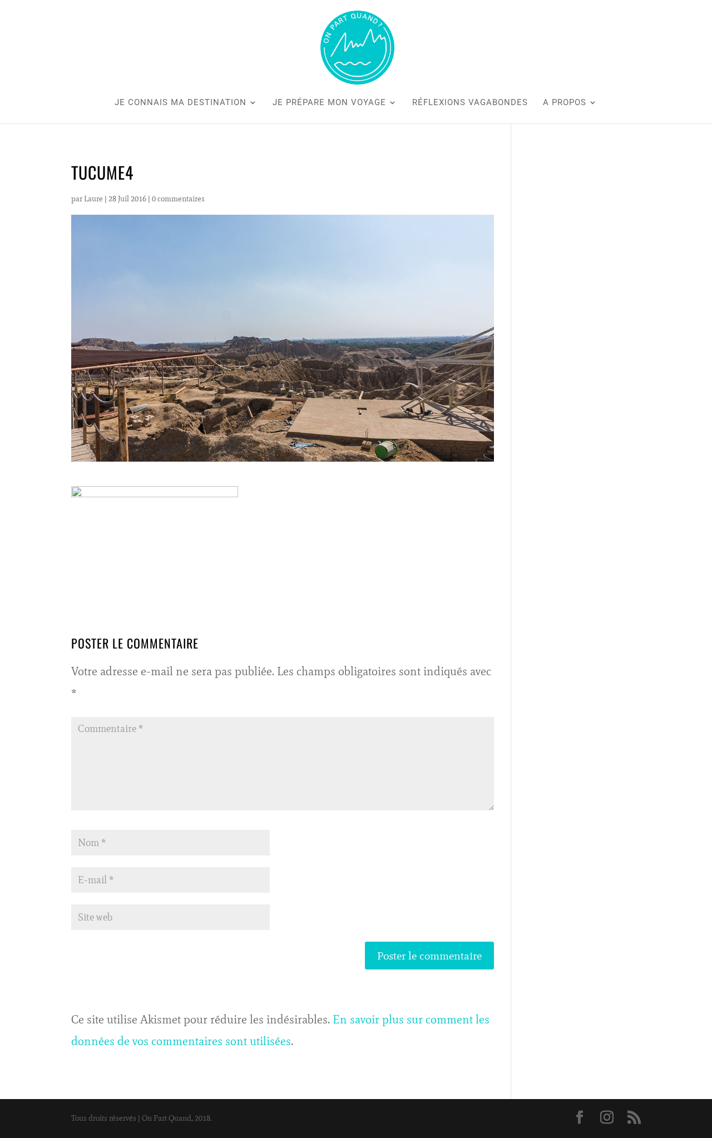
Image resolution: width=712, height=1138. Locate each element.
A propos (564, 102)
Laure (93, 199)
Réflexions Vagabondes (470, 102)
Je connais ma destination (180, 102)
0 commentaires (178, 199)
